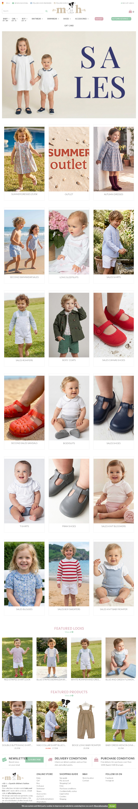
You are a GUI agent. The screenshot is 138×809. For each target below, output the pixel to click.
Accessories (81, 19)
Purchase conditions (117, 758)
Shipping (63, 799)
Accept (112, 806)
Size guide (63, 778)
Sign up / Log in (128, 3)
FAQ (61, 786)
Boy (24, 19)
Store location (88, 778)
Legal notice (64, 794)
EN (7, 3)
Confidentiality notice (68, 791)
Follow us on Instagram (66, 3)
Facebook (109, 778)
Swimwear (52, 19)
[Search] (47, 11)
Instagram (110, 780)
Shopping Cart (65, 783)
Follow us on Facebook (41, 3)
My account (64, 780)
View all (68, 632)
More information (101, 806)
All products (41, 802)
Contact (85, 780)
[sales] (69, 74)
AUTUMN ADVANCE (120, 19)
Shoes (66, 19)
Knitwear (37, 19)
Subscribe (35, 759)
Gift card (69, 26)
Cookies (63, 796)
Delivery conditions (71, 758)
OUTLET (99, 19)
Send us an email (21, 3)
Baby (5, 19)
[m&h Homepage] (69, 7)
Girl (14, 19)
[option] (69, 74)
